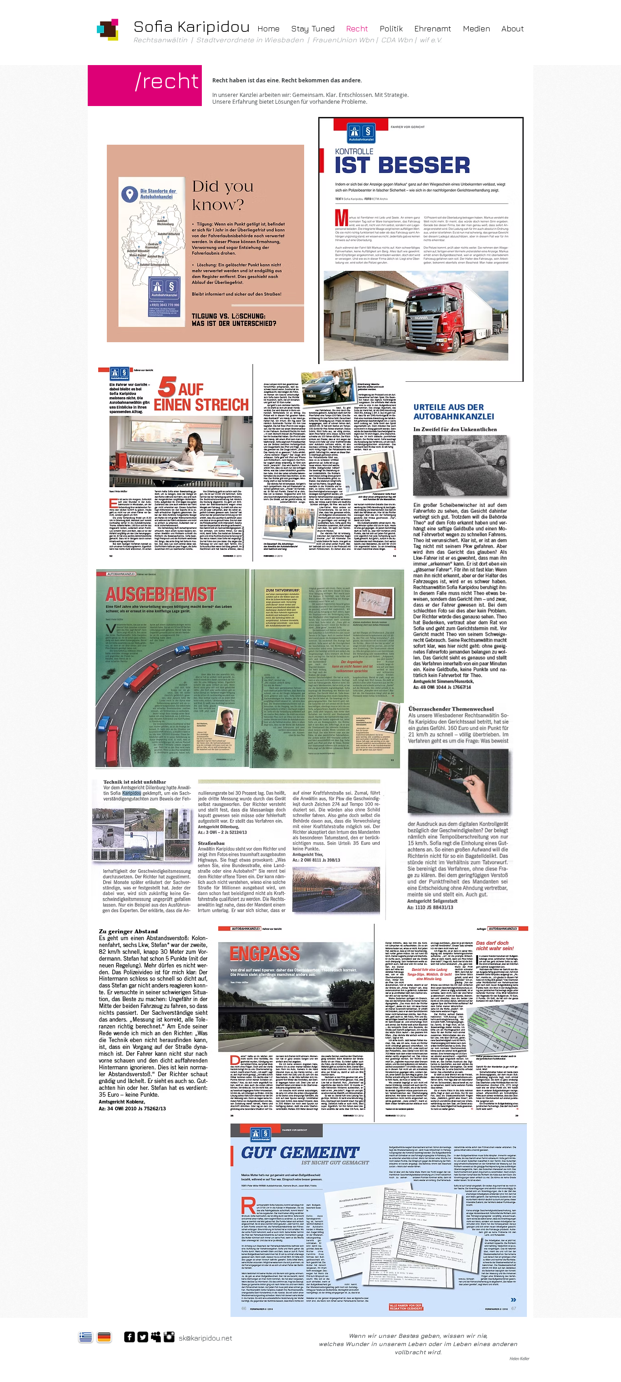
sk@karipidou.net (205, 1338)
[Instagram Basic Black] (169, 1336)
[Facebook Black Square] (129, 1336)
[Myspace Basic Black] (155, 1336)
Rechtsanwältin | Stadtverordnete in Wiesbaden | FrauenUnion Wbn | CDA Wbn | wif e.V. (288, 39)
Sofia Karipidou (191, 25)
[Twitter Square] (142, 1336)
